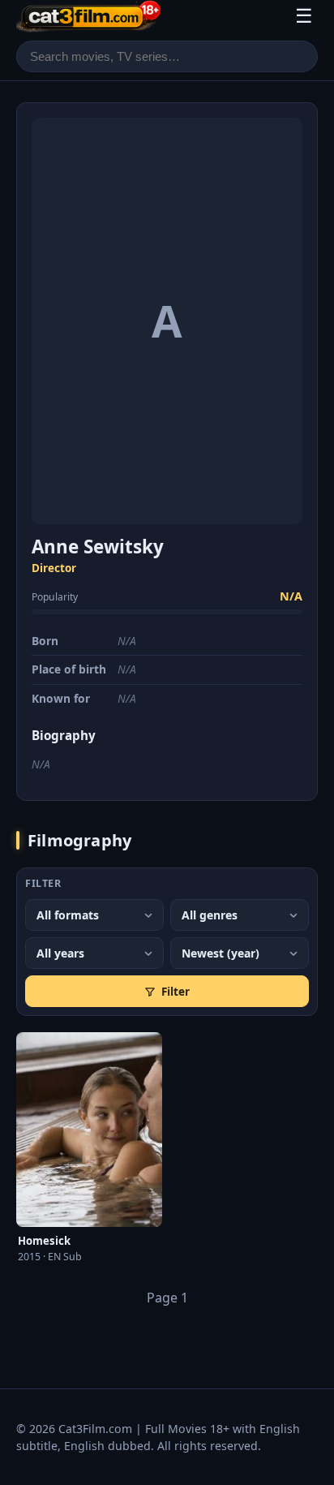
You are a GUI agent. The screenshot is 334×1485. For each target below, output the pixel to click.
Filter (175, 991)
